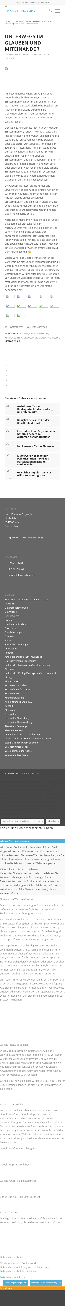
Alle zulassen (53, 821)
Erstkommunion (38, 333)
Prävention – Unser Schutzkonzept (23, 734)
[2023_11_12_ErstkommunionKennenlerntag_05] (54, 298)
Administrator (39, 327)
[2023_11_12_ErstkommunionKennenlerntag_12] (21, 317)
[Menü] (56, 11)
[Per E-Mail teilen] (9, 385)
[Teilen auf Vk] (9, 375)
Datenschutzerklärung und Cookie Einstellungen (22, 821)
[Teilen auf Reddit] (9, 380)
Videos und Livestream (17, 754)
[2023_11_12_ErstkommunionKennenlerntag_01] (10, 298)
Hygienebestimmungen (17, 644)
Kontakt (9, 705)
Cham (25, 333)
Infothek (9, 652)
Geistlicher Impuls (14, 632)
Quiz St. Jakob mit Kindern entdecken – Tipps (28, 738)
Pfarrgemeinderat (14, 730)
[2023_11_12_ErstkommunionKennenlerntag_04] (43, 298)
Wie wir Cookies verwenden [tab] (15, 841)
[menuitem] (49, 11)
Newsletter (10, 713)
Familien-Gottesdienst (16, 624)
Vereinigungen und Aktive (18, 750)
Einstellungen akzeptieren (15, 1282)
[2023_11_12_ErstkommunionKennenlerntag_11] (10, 317)
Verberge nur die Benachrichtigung (46, 1282)
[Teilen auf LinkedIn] (9, 365)
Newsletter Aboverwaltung (18, 722)
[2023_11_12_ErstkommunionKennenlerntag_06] (32, 77)
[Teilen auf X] (9, 350)
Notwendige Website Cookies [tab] (16, 899)
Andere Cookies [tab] (9, 1212)
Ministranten (11, 709)
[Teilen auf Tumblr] (9, 370)
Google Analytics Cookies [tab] (14, 1044)
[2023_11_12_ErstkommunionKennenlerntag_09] (43, 308)
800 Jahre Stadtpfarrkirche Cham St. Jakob (26, 599)
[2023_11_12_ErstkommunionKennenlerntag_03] (32, 298)
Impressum (11, 648)
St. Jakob (29, 337)
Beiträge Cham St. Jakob (17, 54)
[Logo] (27, 11)
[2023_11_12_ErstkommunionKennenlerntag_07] (21, 308)
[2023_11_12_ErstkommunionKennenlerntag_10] (54, 308)
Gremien (9, 636)
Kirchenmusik (12, 693)
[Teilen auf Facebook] (9, 345)
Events (8, 619)
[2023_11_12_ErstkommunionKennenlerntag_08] (32, 308)
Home (8, 640)
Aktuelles (9, 603)
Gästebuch (10, 628)
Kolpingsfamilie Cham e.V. (18, 701)
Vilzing (56, 337)
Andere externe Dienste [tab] (13, 1104)
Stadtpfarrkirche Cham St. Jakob (21, 742)
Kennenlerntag (14, 337)
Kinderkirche (11, 681)
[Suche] (49, 11)
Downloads (11, 611)
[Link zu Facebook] (58, 773)
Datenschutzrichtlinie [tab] (12, 1257)
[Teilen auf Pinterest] (9, 360)
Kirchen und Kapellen (16, 685)
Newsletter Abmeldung (17, 718)
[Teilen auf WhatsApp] (9, 355)
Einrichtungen (12, 615)
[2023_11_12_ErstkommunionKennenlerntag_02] (21, 298)
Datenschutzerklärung (16, 607)
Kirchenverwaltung (14, 697)
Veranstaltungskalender (17, 746)
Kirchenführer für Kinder (17, 689)
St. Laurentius (43, 337)
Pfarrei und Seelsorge (16, 726)
